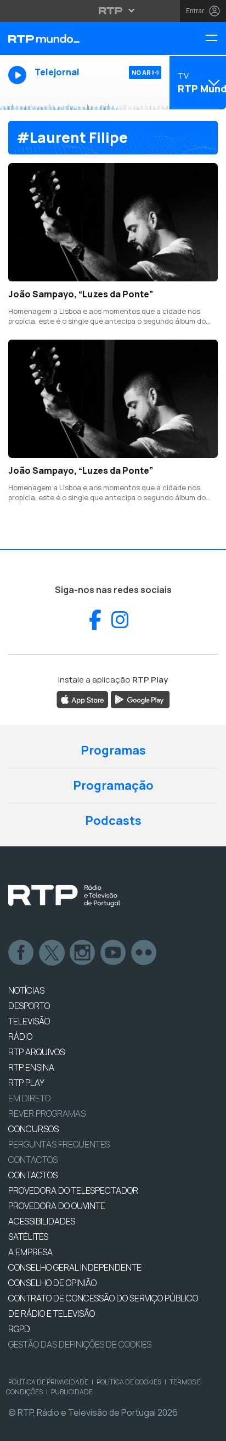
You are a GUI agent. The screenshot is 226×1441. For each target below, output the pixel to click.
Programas (113, 750)
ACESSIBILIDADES (41, 1221)
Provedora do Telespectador (73, 1190)
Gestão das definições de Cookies (79, 1344)
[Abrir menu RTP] (113, 10)
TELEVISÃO (29, 1021)
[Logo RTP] (64, 896)
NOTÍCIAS (26, 990)
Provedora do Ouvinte (56, 1206)
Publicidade (72, 1391)
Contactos (33, 1160)
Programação (113, 785)
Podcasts (113, 820)
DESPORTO (29, 1006)
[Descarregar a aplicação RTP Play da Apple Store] (82, 698)
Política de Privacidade (48, 1382)
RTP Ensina (31, 1067)
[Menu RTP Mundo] (215, 38)
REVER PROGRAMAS (47, 1113)
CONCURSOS (33, 1129)
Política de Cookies (129, 1382)
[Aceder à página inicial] (75, 38)
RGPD (19, 1329)
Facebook (21, 953)
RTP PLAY (26, 1083)
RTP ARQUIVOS (36, 1052)
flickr (144, 953)
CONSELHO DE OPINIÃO (52, 1283)
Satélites (28, 1237)
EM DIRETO (29, 1098)
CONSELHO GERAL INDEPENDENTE (75, 1267)
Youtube (113, 953)
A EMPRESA (30, 1252)
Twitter (52, 953)
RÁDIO (20, 1036)
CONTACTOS (33, 1175)
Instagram (83, 953)
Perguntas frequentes (59, 1144)
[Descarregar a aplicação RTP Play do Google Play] (140, 698)
